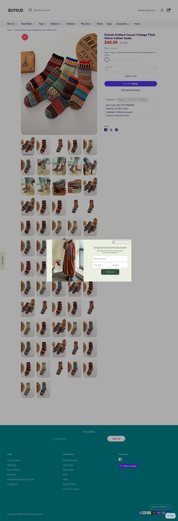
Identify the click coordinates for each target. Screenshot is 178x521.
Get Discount (110, 272)
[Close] (121, 242)
